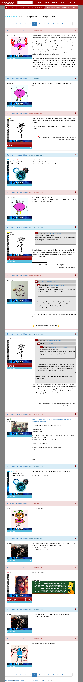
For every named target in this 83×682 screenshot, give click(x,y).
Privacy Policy (9, 680)
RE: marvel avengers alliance (17, 31)
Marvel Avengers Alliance (35, 7)
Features (38, 2)
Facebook (21, 7)
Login (46, 2)
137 (30, 24)
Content (71, 2)
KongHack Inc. (35, 680)
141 (48, 24)
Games (62, 2)
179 (53, 24)
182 (67, 24)
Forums (13, 7)
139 (39, 24)
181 (62, 24)
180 (58, 24)
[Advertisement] (21, 11)
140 (44, 24)
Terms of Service (19, 680)
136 (25, 24)
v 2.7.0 (45, 680)
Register (54, 2)
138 (34, 24)
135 (20, 24)
